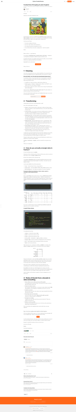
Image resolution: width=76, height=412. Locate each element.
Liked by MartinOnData (28, 347)
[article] (38, 377)
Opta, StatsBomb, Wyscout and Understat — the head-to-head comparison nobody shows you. (36, 377)
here (30, 74)
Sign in (74, 1)
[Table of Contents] (0, 206)
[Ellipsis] (52, 346)
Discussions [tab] (29, 373)
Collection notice (44, 406)
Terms (41, 406)
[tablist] (27, 339)
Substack (34, 410)
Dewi (26, 357)
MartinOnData (29, 384)
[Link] (22, 70)
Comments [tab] (25, 339)
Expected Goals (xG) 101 (28, 381)
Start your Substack (36, 408)
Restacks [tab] (29, 339)
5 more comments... (26, 369)
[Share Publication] (66, 1)
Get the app (42, 408)
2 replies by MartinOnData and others (31, 366)
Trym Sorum (27, 346)
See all (25, 394)
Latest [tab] (26, 373)
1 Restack (33, 330)
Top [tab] (24, 373)
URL (37, 233)
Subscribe (69, 1)
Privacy (39, 406)
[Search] (64, 1)
